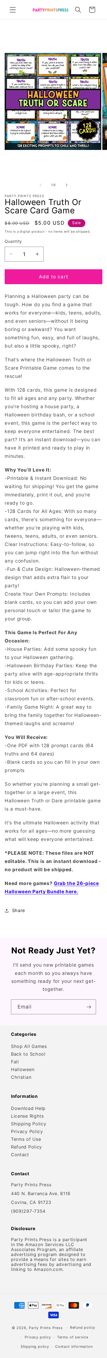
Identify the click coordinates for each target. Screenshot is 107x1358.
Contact (20, 1154)
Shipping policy (35, 1346)
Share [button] (18, 910)
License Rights (27, 1116)
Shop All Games (29, 1046)
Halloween (22, 1069)
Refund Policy (26, 1147)
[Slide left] (41, 185)
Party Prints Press (46, 1327)
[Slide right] (66, 185)
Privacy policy (38, 1337)
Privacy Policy (27, 1131)
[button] (13, 10)
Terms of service (72, 1337)
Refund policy (82, 1327)
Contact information (73, 1346)
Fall (15, 1061)
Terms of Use (26, 1139)
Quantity (13, 241)
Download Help (28, 1108)
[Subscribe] (89, 1006)
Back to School (28, 1054)
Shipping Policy (28, 1123)
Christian (21, 1077)
